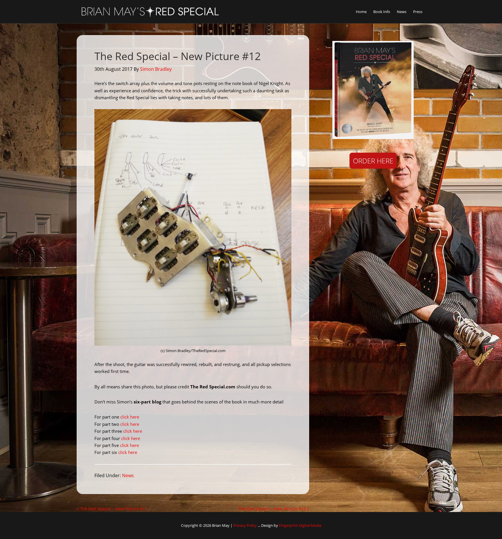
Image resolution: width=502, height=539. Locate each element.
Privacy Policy (245, 525)
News (128, 475)
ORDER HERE (373, 160)
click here (129, 417)
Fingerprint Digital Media (300, 525)
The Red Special (149, 11)
